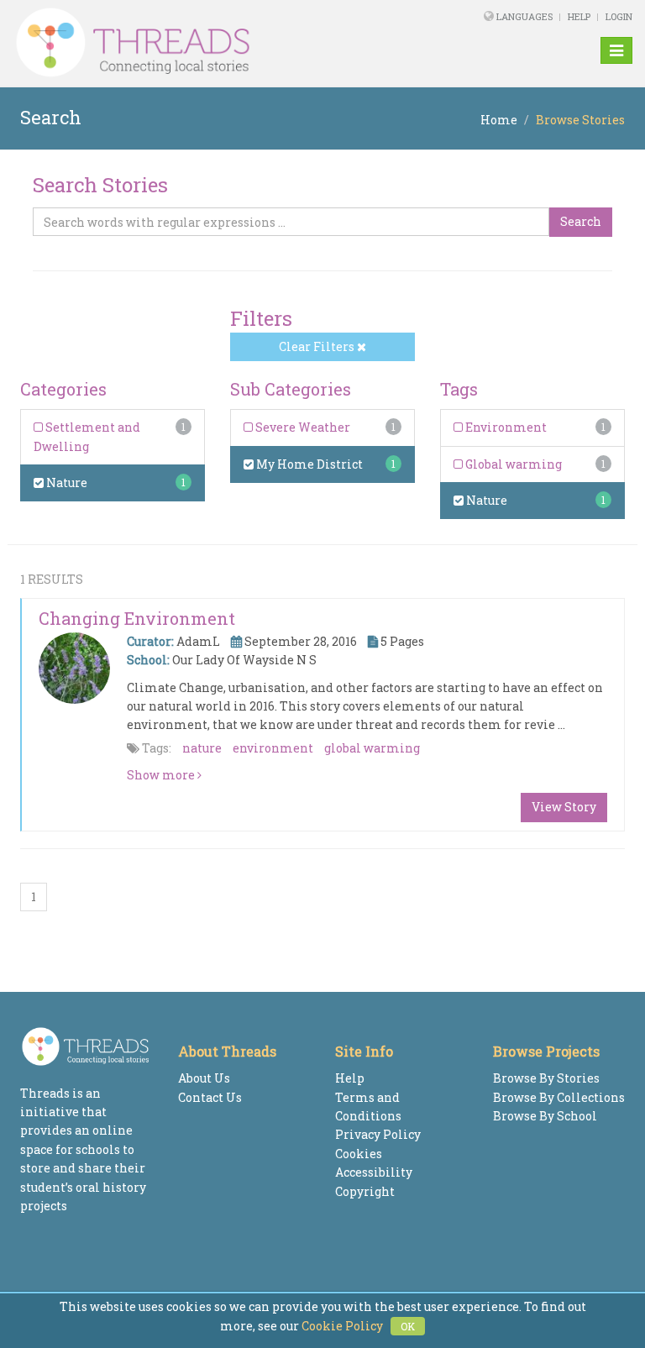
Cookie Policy (342, 1326)
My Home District (308, 464)
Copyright (365, 1191)
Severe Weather (301, 427)
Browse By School (545, 1116)
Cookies (358, 1154)
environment (273, 748)
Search (580, 221)
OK (408, 1326)
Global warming (512, 464)
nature (202, 748)
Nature (65, 482)
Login (619, 16)
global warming (372, 748)
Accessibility (373, 1172)
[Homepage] (204, 43)
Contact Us (210, 1097)
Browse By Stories (546, 1078)
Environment (505, 427)
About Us (204, 1078)
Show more (162, 775)
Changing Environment (137, 618)
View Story (564, 807)
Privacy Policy (378, 1134)
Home (498, 120)
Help (579, 16)
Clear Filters (318, 346)
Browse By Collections (559, 1097)
